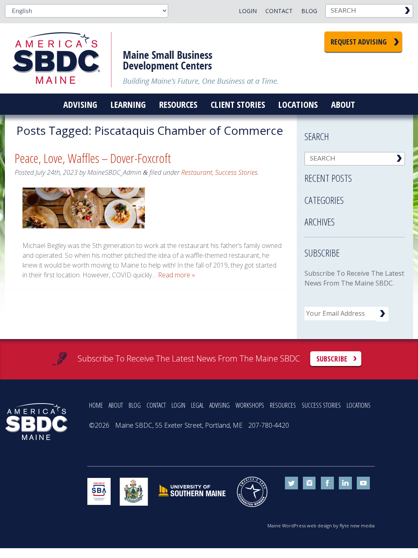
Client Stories (238, 104)
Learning (128, 104)
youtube (363, 483)
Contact (279, 11)
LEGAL (197, 405)
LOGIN (178, 405)
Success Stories (236, 172)
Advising (80, 104)
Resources (178, 104)
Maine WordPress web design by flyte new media (321, 525)
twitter (291, 483)
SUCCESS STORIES (321, 405)
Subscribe (331, 359)
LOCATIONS (359, 405)
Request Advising (359, 42)
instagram (309, 483)
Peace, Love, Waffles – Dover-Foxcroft (93, 158)
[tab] (355, 176)
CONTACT (156, 405)
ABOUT (116, 405)
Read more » (176, 274)
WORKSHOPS (250, 405)
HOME (96, 405)
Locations (298, 104)
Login (248, 11)
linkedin (345, 483)
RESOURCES (283, 405)
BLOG (135, 405)
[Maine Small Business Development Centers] (62, 58)
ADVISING (219, 405)
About (343, 104)
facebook (327, 483)
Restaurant (196, 172)
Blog (309, 11)
